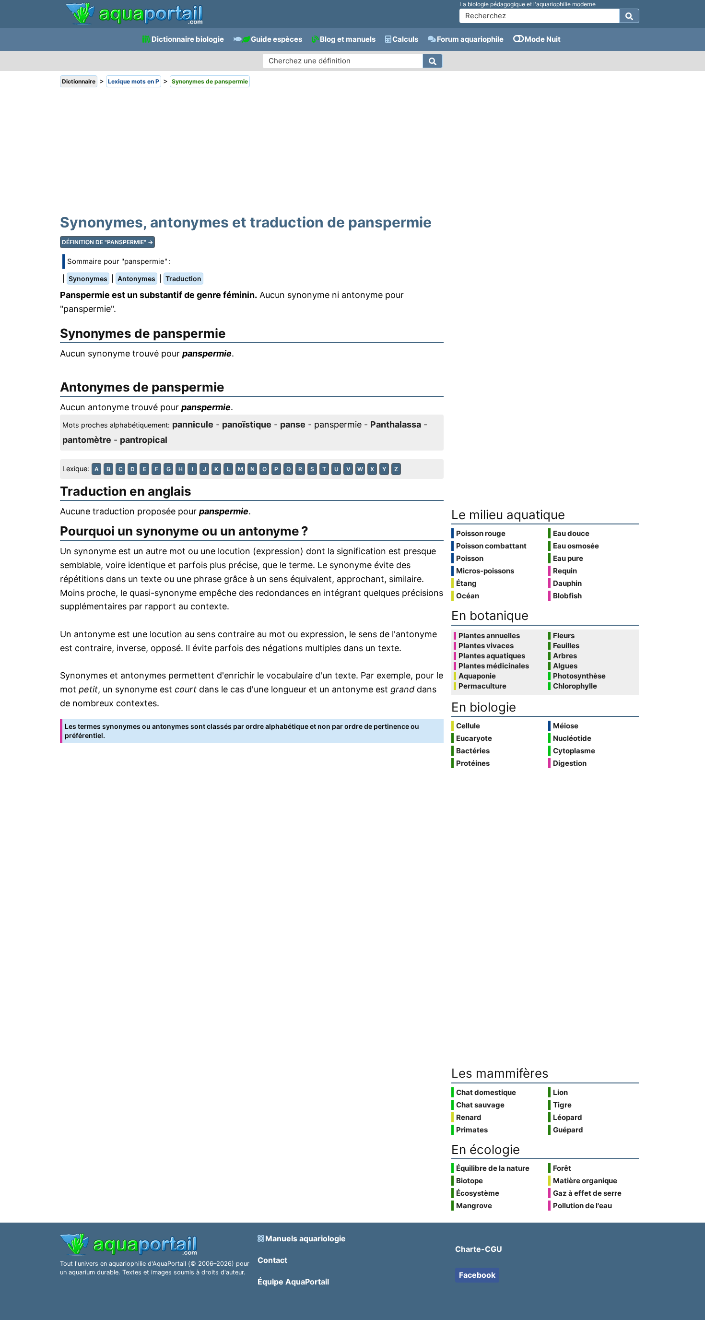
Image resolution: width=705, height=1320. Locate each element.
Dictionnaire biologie (188, 39)
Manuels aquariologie (305, 1238)
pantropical (143, 440)
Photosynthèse (579, 676)
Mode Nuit (543, 39)
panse (293, 424)
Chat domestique (486, 1092)
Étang (466, 583)
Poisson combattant (491, 545)
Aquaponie (477, 676)
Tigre (562, 1104)
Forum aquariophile (470, 39)
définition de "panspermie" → (107, 242)
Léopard (567, 1117)
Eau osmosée (576, 545)
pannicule (192, 424)
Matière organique (585, 1180)
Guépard (568, 1129)
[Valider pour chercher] (629, 16)
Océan (467, 595)
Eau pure (568, 558)
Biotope (469, 1180)
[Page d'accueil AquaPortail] (134, 24)
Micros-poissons (485, 570)
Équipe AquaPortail (293, 1281)
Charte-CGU (478, 1249)
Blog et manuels (348, 39)
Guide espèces (276, 39)
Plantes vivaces (486, 646)
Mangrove (474, 1205)
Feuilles (566, 646)
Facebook (477, 1275)
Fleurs (564, 636)
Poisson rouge (480, 533)
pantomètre (86, 440)
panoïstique (246, 424)
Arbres (565, 656)
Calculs (405, 39)
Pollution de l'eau (582, 1205)
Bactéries (473, 750)
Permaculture (482, 686)
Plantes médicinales (493, 666)
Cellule (468, 725)
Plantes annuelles (489, 636)
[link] (134, 14)
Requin (565, 570)
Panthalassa (395, 424)
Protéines (473, 763)
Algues (565, 666)
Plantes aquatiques (491, 656)
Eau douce (571, 533)
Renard (469, 1117)
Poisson (469, 558)
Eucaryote (474, 738)
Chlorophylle (575, 686)
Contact (272, 1260)
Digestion (570, 763)
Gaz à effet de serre (587, 1193)
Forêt (562, 1168)
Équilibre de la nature (492, 1168)
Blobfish (567, 595)
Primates (472, 1129)
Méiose (565, 725)
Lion (560, 1092)
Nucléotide (572, 738)
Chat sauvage (480, 1104)
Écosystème (477, 1193)
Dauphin (567, 583)
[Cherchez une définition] (433, 61)
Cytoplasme (574, 750)
